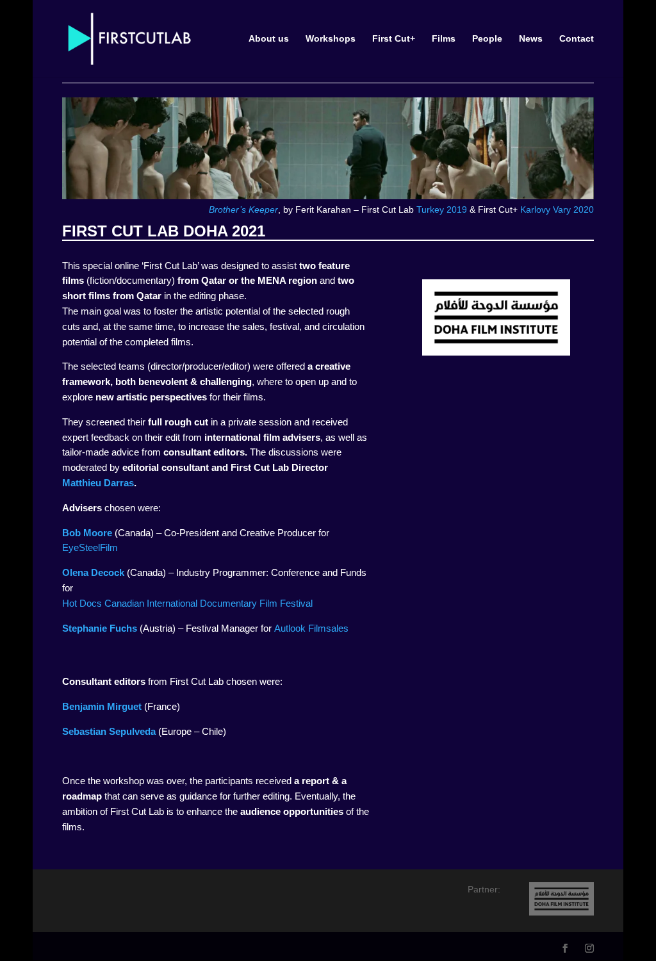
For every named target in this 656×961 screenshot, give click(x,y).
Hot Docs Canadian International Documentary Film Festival (187, 603)
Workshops (331, 39)
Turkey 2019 (441, 209)
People (487, 39)
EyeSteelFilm (90, 547)
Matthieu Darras (98, 482)
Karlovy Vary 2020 (557, 209)
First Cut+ (393, 39)
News (531, 39)
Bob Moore (87, 532)
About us (269, 39)
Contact (576, 39)
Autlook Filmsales (311, 628)
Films (443, 39)
